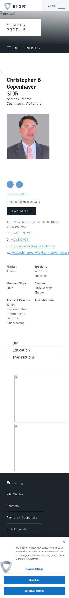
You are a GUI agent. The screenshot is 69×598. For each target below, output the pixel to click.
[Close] (64, 542)
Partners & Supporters (22, 517)
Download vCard (17, 194)
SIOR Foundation (18, 529)
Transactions (23, 357)
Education (21, 350)
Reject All (34, 580)
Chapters (13, 506)
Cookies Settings (34, 569)
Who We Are (15, 494)
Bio (15, 343)
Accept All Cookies (34, 590)
